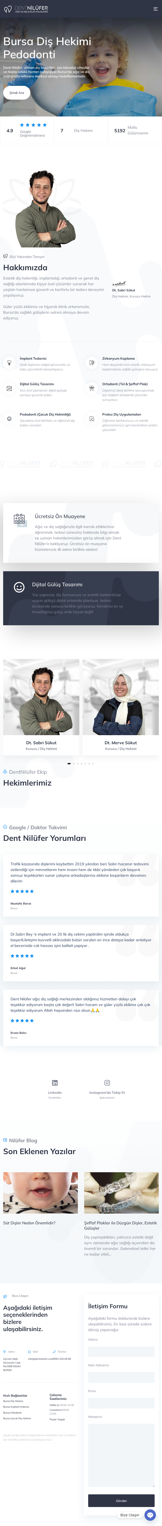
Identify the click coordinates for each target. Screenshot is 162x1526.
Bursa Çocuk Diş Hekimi (17, 1418)
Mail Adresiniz (98, 1365)
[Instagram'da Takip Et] (107, 1090)
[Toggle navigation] (132, 9)
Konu (92, 1391)
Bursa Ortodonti (12, 1412)
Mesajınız (95, 1417)
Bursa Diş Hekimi (13, 1401)
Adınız (93, 1339)
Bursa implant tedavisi (16, 1406)
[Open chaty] (150, 1515)
